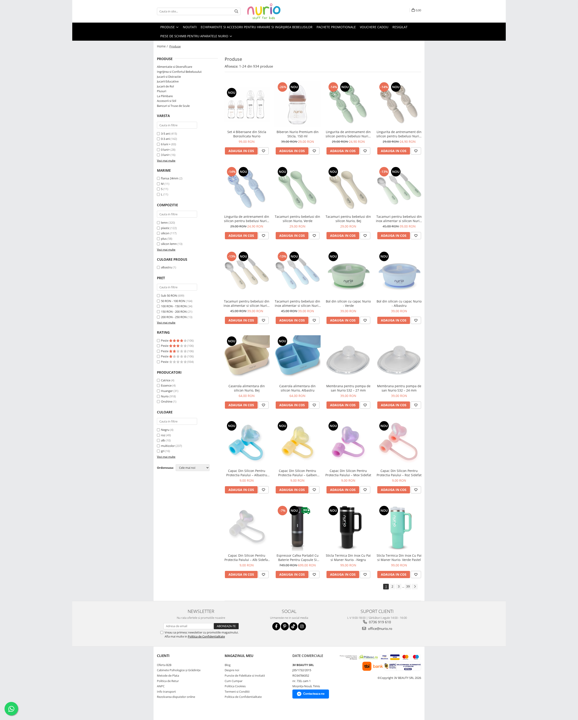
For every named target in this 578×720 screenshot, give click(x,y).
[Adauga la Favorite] (263, 151)
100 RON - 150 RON (174, 306)
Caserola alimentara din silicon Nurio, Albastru (297, 388)
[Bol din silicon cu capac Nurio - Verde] (348, 274)
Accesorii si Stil (166, 101)
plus (164, 239)
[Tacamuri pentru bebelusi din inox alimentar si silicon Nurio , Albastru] (297, 274)
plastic (165, 228)
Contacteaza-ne (313, 693)
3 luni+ (165, 155)
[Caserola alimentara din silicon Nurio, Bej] (247, 358)
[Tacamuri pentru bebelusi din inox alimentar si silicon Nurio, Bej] (247, 274)
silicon (165, 233)
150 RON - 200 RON (174, 312)
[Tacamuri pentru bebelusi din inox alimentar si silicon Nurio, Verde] (399, 189)
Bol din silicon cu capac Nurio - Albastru (399, 303)
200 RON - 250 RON (174, 317)
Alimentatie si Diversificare (174, 67)
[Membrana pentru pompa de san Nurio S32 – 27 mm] (348, 358)
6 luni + (165, 144)
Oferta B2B (164, 665)
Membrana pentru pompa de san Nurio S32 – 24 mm (399, 388)
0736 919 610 (379, 622)
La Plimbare (165, 96)
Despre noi (232, 670)
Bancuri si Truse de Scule (173, 106)
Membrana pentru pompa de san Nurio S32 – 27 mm (348, 388)
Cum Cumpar (233, 681)
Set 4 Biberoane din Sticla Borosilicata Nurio (246, 134)
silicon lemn (169, 244)
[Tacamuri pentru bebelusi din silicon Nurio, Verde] (297, 189)
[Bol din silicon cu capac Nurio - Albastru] (399, 274)
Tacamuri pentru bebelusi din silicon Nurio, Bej (348, 218)
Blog (228, 665)
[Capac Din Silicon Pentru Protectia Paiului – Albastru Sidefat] (247, 443)
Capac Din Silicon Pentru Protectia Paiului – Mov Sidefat (348, 473)
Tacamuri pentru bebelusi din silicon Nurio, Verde (297, 218)
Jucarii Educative (168, 81)
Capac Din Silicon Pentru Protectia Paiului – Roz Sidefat (399, 473)
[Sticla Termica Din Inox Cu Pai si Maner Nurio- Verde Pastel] (399, 528)
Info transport (166, 692)
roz (163, 435)
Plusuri (161, 91)
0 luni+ (165, 150)
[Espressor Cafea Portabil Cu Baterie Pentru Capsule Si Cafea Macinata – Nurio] (297, 528)
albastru (166, 267)
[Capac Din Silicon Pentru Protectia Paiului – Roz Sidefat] (399, 443)
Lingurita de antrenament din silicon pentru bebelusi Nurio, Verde (348, 134)
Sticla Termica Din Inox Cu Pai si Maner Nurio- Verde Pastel (399, 557)
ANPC (161, 686)
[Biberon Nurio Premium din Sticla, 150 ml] (297, 104)
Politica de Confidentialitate (206, 636)
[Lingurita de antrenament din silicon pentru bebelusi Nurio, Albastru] (247, 189)
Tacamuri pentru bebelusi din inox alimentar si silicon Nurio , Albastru (297, 303)
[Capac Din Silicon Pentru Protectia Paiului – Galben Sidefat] (297, 443)
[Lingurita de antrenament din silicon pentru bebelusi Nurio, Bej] (399, 104)
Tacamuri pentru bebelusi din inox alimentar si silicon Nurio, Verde (399, 218)
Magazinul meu (239, 655)
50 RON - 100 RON (173, 301)
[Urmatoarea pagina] (415, 586)
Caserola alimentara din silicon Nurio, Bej (246, 388)
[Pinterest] (285, 626)
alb (163, 440)
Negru (165, 430)
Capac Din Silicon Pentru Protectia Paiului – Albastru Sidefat (246, 473)
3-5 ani (165, 133)
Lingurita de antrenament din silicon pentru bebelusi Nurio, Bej (399, 134)
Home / (163, 46)
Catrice (165, 380)
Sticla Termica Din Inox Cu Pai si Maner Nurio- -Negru (348, 557)
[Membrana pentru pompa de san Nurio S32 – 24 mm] (399, 358)
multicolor (168, 446)
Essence (166, 385)
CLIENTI (163, 655)
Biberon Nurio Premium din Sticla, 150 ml (298, 134)
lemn (164, 222)
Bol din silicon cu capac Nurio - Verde (348, 303)
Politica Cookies (235, 686)
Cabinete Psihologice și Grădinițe (178, 670)
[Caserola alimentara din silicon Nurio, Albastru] (297, 358)
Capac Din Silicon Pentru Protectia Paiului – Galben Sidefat (297, 473)
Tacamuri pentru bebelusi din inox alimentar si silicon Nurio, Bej (247, 303)
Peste (165, 340)
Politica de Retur (168, 681)
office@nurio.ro (379, 628)
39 (408, 586)
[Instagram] (302, 626)
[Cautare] (236, 11)
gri (162, 451)
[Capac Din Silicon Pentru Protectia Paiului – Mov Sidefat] (348, 443)
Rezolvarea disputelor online (176, 697)
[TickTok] (293, 626)
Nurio (165, 396)
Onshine (166, 401)
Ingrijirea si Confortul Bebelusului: (179, 72)
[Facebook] (276, 626)
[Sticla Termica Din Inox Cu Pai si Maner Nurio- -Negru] (348, 528)
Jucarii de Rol (165, 86)
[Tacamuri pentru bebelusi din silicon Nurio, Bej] (348, 189)
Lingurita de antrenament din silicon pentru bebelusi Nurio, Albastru (246, 218)
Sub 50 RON (169, 295)
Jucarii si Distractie (169, 77)
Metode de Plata (168, 675)
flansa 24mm (169, 178)
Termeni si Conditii (237, 692)
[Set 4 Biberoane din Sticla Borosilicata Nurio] (247, 104)
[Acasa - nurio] (269, 11)
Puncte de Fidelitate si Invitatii (245, 675)
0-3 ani (165, 139)
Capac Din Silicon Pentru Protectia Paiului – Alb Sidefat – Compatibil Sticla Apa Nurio (246, 557)
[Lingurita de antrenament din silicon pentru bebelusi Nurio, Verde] (348, 104)
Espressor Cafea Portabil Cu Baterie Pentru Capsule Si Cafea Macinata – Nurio (298, 557)
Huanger (167, 391)
